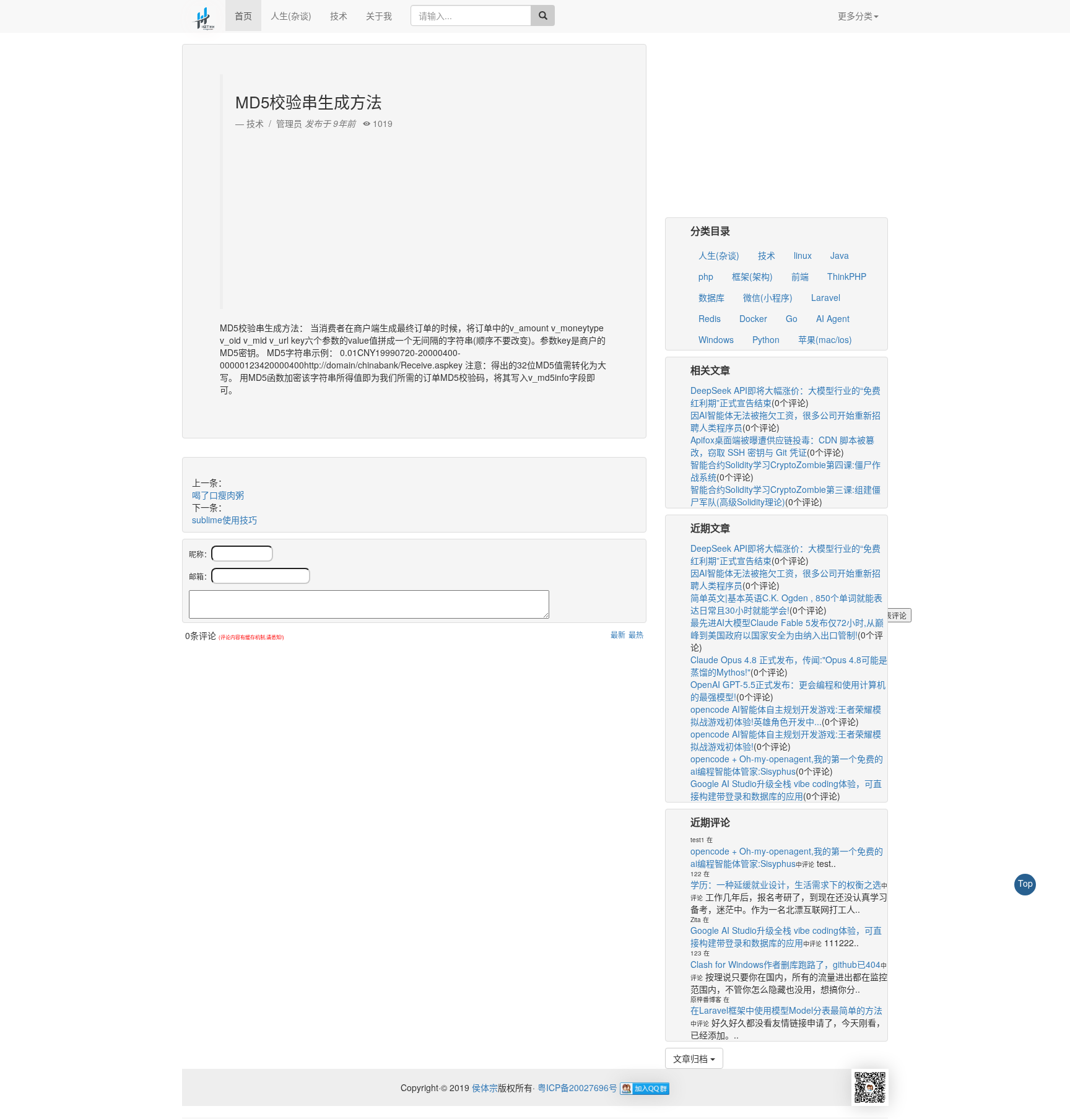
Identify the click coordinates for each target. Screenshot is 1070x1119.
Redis (709, 318)
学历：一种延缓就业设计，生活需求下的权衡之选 (785, 884)
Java (839, 255)
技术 (338, 15)
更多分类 (855, 15)
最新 (618, 634)
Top (1025, 883)
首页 (243, 15)
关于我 (379, 15)
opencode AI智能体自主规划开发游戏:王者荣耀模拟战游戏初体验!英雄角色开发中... (785, 715)
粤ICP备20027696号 (577, 1087)
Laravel (825, 297)
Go (792, 318)
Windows (716, 339)
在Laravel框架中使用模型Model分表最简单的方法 (786, 1010)
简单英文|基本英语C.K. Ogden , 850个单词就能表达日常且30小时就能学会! (786, 603)
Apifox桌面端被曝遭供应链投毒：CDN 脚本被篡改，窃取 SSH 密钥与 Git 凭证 (782, 445)
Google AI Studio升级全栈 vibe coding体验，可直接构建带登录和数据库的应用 (786, 789)
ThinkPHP (846, 276)
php (705, 276)
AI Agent (833, 318)
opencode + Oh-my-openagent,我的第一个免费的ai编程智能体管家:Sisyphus (786, 764)
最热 (636, 634)
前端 (800, 276)
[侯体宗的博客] (203, 15)
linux (803, 255)
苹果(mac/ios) (825, 339)
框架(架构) (752, 276)
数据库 (711, 297)
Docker (753, 318)
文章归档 (691, 1058)
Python (766, 339)
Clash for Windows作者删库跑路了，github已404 (785, 964)
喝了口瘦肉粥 (218, 495)
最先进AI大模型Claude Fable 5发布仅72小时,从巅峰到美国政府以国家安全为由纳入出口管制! (787, 628)
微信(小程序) (768, 297)
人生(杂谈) (291, 15)
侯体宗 (483, 1087)
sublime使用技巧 (224, 519)
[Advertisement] (415, 216)
